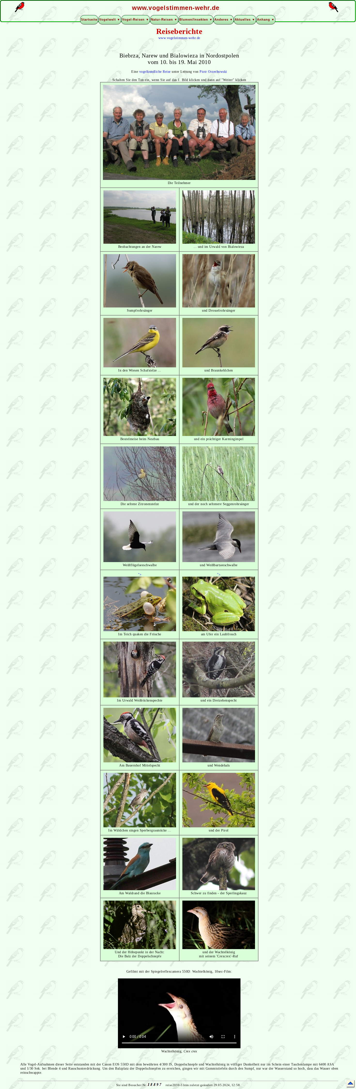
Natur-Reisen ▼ (164, 19)
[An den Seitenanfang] (350, 1084)
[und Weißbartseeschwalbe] (218, 561)
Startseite (89, 19)
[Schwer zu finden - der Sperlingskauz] (218, 889)
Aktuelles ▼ (245, 19)
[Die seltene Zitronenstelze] (139, 500)
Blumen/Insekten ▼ (196, 19)
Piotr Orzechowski (213, 71)
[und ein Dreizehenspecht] (218, 696)
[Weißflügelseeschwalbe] (139, 561)
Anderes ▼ (223, 19)
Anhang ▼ (266, 19)
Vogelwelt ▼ (109, 19)
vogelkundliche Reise (155, 71)
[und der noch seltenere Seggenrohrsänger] (218, 500)
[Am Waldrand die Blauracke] (139, 889)
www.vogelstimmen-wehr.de (179, 38)
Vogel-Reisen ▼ (135, 19)
